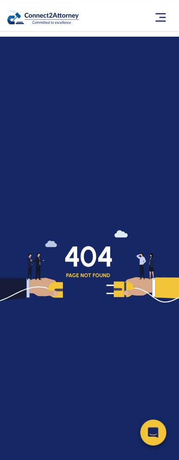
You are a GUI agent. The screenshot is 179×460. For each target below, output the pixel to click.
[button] (153, 434)
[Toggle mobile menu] (161, 17)
